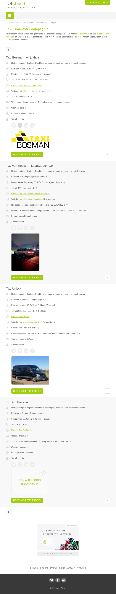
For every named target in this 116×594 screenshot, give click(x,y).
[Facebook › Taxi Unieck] (20, 350)
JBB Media (55, 588)
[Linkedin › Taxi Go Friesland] (26, 464)
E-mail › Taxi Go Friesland (22, 430)
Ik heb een (97, 2)
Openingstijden (19, 108)
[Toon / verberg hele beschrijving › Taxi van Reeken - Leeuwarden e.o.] (60, 204)
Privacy (63, 588)
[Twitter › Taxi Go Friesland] (13, 464)
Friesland (15, 68)
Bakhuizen (26, 68)
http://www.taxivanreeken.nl (32, 199)
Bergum (25, 413)
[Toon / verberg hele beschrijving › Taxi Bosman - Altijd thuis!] (60, 96)
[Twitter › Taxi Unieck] (13, 350)
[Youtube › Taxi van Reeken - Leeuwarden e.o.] (32, 228)
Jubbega (25, 300)
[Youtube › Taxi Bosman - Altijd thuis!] (32, 125)
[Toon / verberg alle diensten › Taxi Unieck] (60, 333)
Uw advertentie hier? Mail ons (58, 553)
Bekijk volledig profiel (27, 154)
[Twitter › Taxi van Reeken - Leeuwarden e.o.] (13, 228)
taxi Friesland (81, 34)
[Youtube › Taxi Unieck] (32, 350)
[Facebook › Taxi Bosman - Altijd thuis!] (20, 125)
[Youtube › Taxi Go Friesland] (32, 464)
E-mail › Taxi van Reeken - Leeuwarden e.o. (30, 194)
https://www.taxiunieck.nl (30, 322)
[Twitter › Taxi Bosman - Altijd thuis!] (13, 125)
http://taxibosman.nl (28, 91)
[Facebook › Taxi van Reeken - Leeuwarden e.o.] (20, 228)
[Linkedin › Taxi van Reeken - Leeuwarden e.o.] (26, 228)
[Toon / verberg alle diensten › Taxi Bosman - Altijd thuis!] (60, 102)
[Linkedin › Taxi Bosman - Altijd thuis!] (26, 125)
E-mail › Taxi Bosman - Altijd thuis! (26, 85)
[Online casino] (60, 525)
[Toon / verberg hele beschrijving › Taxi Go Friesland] (60, 441)
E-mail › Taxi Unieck (20, 316)
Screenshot (45, 91)
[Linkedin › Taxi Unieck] (26, 350)
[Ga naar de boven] (107, 154)
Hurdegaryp (27, 176)
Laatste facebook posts (22, 113)
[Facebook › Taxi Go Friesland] (20, 464)
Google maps (39, 68)
